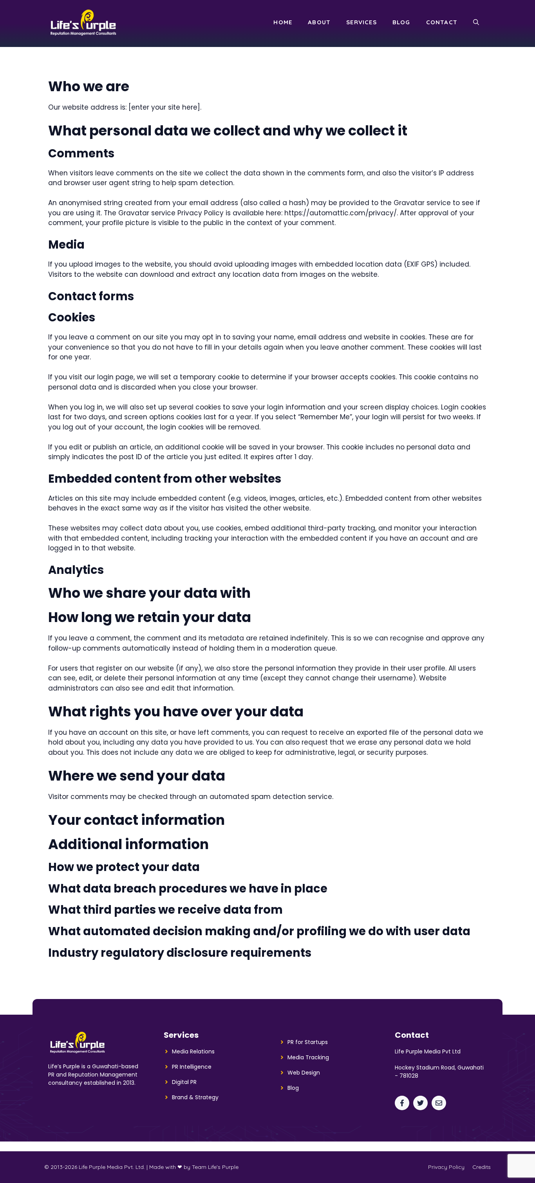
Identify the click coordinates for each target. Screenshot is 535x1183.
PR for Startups (307, 1042)
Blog (401, 22)
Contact (441, 22)
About (319, 22)
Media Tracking (308, 1057)
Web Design (303, 1073)
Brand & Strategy (195, 1097)
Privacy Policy (446, 1166)
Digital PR (184, 1082)
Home (282, 22)
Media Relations (193, 1051)
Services (361, 22)
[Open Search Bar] (476, 22)
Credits (481, 1166)
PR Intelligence (191, 1067)
